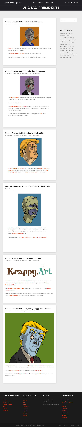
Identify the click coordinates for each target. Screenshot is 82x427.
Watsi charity (38, 370)
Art (26, 228)
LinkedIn (25, 410)
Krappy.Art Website (67, 401)
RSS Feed (5, 410)
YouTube (5, 401)
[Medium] (77, 2)
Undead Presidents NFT (13, 228)
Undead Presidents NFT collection (18, 106)
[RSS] (73, 2)
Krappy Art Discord (25, 237)
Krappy (23, 228)
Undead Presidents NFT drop (17, 53)
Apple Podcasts (7, 403)
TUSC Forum (26, 406)
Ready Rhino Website (67, 403)
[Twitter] (67, 2)
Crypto (23, 24)
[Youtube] (71, 2)
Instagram (25, 412)
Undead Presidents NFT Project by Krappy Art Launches (28, 309)
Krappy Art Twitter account (40, 237)
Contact (47, 2)
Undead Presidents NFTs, (15, 295)
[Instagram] (68, 2)
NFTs (26, 24)
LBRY (4, 399)
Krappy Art (11, 48)
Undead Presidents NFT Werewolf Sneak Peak (23, 22)
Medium (25, 413)
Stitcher (5, 406)
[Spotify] (70, 2)
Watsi (41, 113)
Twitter (25, 400)
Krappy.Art (10, 170)
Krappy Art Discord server (31, 172)
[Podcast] (74, 2)
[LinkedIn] (76, 2)
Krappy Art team (14, 97)
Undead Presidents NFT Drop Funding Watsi (23, 258)
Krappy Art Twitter (22, 374)
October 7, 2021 (8, 311)
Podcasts (40, 2)
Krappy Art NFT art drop (33, 365)
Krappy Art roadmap (17, 233)
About (52, 2)
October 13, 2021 (8, 135)
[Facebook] (65, 2)
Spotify (5, 408)
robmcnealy (16, 24)
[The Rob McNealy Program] (12, 2)
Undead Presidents (43, 168)
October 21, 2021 (8, 24)
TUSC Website (65, 399)
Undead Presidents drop (14, 288)
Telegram (64, 417)
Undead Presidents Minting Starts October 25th (24, 133)
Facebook (25, 408)
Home (34, 2)
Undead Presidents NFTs (45, 365)
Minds (24, 404)
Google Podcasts (7, 404)
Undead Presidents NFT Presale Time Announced (25, 71)
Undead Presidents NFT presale (16, 168)
